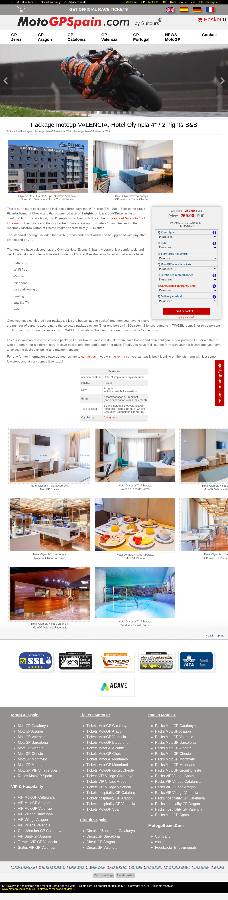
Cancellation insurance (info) (178, 285)
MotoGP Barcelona (33, 742)
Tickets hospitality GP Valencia (110, 804)
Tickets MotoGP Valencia (106, 737)
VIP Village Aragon (33, 820)
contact (209, 35)
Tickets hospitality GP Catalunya (112, 793)
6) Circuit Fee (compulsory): (175, 275)
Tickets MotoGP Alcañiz (105, 748)
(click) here (110, 417)
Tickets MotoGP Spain (104, 809)
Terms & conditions (53, 866)
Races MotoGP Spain (35, 776)
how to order (154, 866)
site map (219, 866)
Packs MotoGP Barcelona (175, 742)
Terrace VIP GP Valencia (37, 842)
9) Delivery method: (170, 296)
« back (210, 635)
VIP (143, 2)
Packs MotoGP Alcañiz (173, 748)
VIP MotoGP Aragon (34, 803)
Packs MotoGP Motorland (175, 765)
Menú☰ (21, 10)
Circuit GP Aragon (100, 842)
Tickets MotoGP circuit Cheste (110, 770)
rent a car (123, 356)
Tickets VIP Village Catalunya (109, 776)
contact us (88, 356)
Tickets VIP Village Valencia (108, 787)
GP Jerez (16, 37)
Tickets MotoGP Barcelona (107, 742)
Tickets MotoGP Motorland (107, 765)
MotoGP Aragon (30, 731)
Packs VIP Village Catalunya (178, 781)
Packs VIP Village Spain (174, 776)
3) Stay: (162, 243)
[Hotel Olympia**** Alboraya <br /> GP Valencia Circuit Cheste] (133, 193)
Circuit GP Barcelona (103, 836)
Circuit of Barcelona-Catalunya (110, 831)
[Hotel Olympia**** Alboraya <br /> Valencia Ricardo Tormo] (135, 482)
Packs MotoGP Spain (172, 815)
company (136, 866)
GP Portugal (141, 37)
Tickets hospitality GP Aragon (109, 798)
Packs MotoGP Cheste (173, 754)
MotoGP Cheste (30, 754)
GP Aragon (45, 37)
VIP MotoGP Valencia (35, 808)
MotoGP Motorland (32, 765)
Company (162, 836)
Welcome (131, 2)
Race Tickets (178, 2)
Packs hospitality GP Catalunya (180, 798)
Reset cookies (125, 875)
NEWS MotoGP (172, 37)
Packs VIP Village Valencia (176, 793)
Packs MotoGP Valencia (174, 737)
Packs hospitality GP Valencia (178, 809)
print (221, 635)
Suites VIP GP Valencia (36, 847)
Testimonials (201, 866)
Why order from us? (178, 866)
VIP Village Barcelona (35, 814)
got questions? (186, 317)
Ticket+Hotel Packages (203, 2)
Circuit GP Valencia (101, 847)
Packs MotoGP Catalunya (175, 726)
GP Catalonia (76, 37)
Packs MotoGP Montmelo (175, 759)
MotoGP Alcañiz (30, 748)
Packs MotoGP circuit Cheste (178, 770)
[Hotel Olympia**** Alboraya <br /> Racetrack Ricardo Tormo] (49, 551)
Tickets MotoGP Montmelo (107, 759)
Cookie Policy (118, 866)
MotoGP (153, 2)
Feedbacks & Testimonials (176, 847)
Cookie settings (103, 875)
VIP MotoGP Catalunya (36, 797)
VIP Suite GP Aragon (34, 836)
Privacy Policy (96, 866)
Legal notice (76, 866)
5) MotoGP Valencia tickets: (175, 264)
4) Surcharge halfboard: (173, 253)
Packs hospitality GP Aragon (177, 804)
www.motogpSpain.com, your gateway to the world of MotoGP (39, 889)
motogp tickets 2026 (25, 866)
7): (177, 285)
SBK (164, 2)
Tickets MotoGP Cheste (105, 754)
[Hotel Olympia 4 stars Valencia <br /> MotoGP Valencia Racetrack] (49, 620)
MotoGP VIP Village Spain (39, 770)
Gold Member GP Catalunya (40, 831)
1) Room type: (166, 232)
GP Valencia (109, 37)
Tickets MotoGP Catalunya (107, 726)
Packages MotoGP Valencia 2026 (53, 131)
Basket (212, 19)
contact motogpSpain (220, 382)
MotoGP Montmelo (32, 759)
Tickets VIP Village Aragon (107, 781)
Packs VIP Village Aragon (175, 787)
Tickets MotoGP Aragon (105, 731)
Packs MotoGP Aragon (173, 731)
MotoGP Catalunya (33, 726)
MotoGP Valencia (31, 737)
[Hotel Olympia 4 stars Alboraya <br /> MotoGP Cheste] (49, 482)
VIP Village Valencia (34, 825)
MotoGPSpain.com (80, 886)
